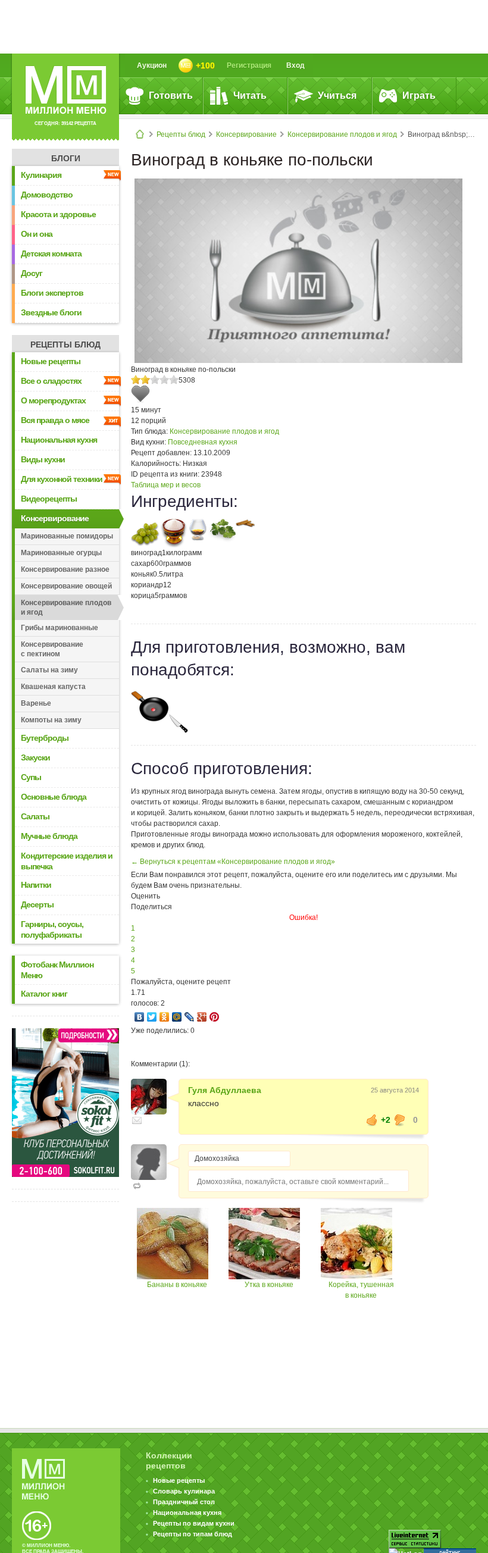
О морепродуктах (53, 400)
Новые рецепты (50, 361)
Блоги (65, 158)
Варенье (36, 703)
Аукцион (152, 65)
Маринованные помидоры (67, 536)
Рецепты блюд (181, 134)
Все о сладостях (51, 381)
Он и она (36, 234)
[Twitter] (152, 1017)
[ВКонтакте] (139, 1017)
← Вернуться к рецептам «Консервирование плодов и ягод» (233, 861)
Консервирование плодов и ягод (342, 134)
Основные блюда (53, 796)
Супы (31, 777)
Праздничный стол (184, 1501)
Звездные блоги (51, 312)
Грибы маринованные (59, 628)
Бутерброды (44, 738)
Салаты (35, 816)
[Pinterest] (214, 1017)
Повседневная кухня (202, 442)
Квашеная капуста (53, 686)
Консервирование (246, 134)
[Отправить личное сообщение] (137, 1120)
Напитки (36, 885)
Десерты (37, 904)
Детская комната (51, 253)
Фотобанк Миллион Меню (57, 970)
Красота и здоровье (58, 214)
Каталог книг (44, 993)
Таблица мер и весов (166, 485)
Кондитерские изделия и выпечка (66, 861)
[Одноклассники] (164, 1017)
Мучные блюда (49, 836)
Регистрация (249, 65)
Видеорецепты (49, 498)
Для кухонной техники (61, 479)
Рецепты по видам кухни (193, 1523)
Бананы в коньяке (177, 1284)
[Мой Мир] (177, 1017)
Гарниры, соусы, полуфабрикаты (52, 929)
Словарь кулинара (184, 1491)
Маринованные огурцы (61, 553)
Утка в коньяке (269, 1284)
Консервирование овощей (66, 586)
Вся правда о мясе (55, 420)
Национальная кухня (59, 439)
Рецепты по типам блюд (192, 1534)
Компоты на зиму (51, 720)
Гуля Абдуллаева (224, 1090)
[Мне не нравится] (400, 1120)
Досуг (31, 273)
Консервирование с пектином (52, 649)
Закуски (35, 757)
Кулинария (41, 175)
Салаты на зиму (49, 670)
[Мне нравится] (372, 1120)
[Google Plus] (202, 1017)
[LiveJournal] (189, 1017)
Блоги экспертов (52, 293)
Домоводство (47, 194)
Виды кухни (43, 459)
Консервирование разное (65, 569)
